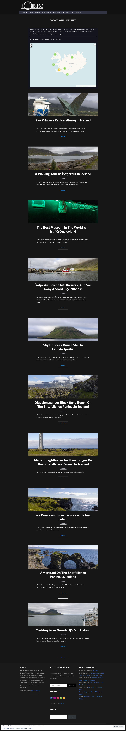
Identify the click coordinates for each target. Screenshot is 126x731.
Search (72, 717)
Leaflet (78, 86)
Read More (63, 136)
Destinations (46, 12)
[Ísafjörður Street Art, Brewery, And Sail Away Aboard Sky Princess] (63, 269)
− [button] (31, 46)
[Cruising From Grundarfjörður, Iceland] (63, 614)
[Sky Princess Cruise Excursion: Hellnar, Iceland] (63, 499)
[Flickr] (54, 697)
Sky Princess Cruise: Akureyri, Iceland (63, 120)
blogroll (61, 703)
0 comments (63, 125)
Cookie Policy (30, 728)
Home (23, 12)
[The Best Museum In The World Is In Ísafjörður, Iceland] (63, 211)
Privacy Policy (35, 690)
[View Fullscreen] (95, 45)
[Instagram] (57, 697)
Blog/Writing (57, 12)
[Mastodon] (51, 697)
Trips (37, 12)
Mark (80, 692)
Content (67, 12)
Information (76, 12)
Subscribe (71, 685)
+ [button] (31, 44)
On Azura (95, 670)
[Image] (60, 697)
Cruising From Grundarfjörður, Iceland (63, 630)
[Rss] (64, 697)
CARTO (94, 86)
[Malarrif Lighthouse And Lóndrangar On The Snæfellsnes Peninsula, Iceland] (63, 444)
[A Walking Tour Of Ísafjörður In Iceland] (63, 158)
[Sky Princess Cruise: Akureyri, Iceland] (63, 104)
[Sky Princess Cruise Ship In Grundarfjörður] (63, 329)
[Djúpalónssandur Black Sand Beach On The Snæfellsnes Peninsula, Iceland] (63, 386)
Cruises (30, 12)
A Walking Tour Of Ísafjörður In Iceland (63, 174)
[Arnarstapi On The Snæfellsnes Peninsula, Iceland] (63, 557)
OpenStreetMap (83, 86)
